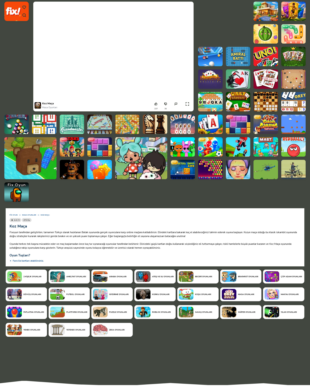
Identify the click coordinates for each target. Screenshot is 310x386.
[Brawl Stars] (72, 147)
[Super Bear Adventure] (30, 158)
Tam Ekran (187, 109)
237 (156, 109)
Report (176, 109)
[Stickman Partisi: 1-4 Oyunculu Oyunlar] (210, 147)
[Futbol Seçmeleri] (293, 11)
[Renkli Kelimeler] (293, 34)
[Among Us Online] (16, 192)
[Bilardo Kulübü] (210, 56)
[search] (24, 15)
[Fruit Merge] (265, 34)
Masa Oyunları (49, 107)
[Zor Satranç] (155, 124)
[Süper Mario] (293, 124)
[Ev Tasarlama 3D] (265, 11)
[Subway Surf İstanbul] (265, 124)
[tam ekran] (187, 104)
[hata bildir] (176, 104)
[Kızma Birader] (44, 124)
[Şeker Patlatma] (99, 169)
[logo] (13, 11)
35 (166, 109)
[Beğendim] (156, 104)
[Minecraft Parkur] (238, 147)
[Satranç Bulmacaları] (72, 124)
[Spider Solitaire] (238, 79)
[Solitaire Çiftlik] (210, 124)
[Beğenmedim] (165, 104)
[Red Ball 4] (293, 147)
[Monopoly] (99, 124)
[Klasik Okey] (238, 101)
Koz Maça (45, 215)
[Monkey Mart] (265, 147)
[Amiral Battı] (238, 56)
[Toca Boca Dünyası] (141, 158)
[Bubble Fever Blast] (210, 169)
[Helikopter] (265, 169)
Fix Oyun (14, 215)
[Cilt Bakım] (238, 169)
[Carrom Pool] (293, 79)
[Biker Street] (293, 169)
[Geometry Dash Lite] (182, 169)
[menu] (24, 7)
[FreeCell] (293, 56)
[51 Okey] (293, 101)
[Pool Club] (16, 124)
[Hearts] (265, 79)
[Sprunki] (182, 147)
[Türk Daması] (265, 101)
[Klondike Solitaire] (210, 79)
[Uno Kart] (265, 56)
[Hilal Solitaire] (182, 124)
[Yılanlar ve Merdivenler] (127, 124)
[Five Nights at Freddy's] (72, 169)
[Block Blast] (238, 124)
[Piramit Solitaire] (210, 101)
